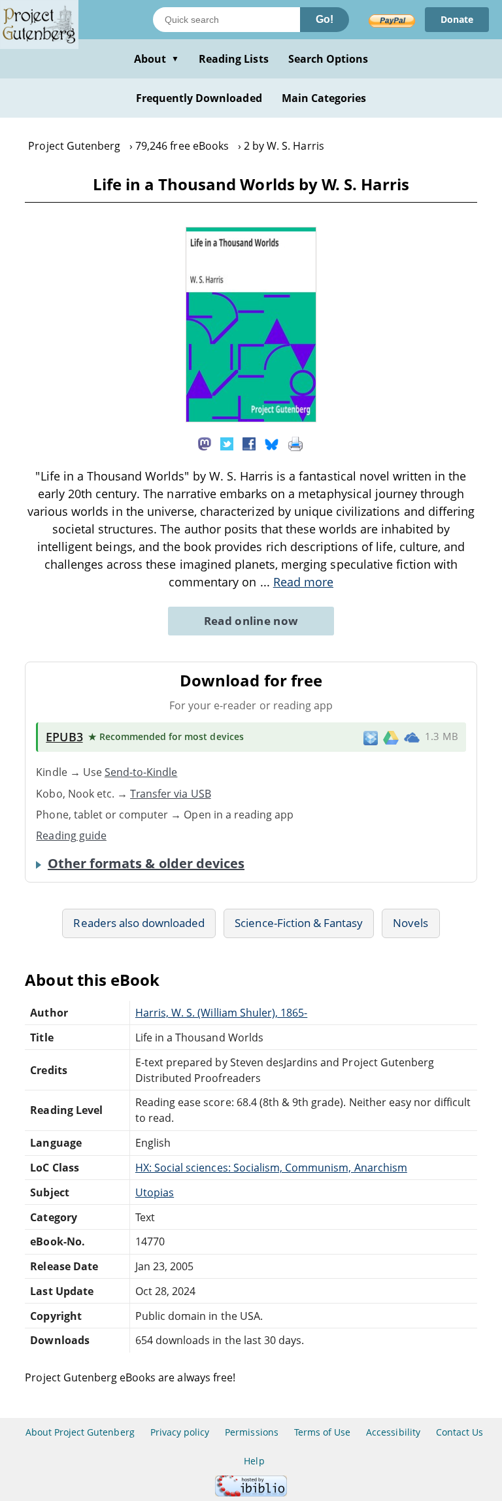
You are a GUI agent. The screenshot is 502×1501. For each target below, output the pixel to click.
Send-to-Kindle (141, 772)
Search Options (328, 59)
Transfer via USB (170, 793)
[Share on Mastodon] (204, 442)
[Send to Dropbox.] (370, 737)
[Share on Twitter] (226, 442)
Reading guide (71, 835)
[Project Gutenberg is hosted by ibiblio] (251, 1493)
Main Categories (324, 98)
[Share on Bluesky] (272, 442)
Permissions (251, 1432)
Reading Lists (234, 59)
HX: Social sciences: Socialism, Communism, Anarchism (271, 1167)
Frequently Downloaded (199, 98)
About (156, 59)
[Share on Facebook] (249, 442)
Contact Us (459, 1432)
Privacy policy (180, 1432)
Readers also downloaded (139, 922)
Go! (324, 19)
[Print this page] (295, 442)
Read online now (251, 620)
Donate (457, 19)
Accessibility (393, 1432)
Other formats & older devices (146, 863)
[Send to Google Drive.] (391, 737)
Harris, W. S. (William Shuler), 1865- (221, 1012)
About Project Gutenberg (80, 1432)
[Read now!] (251, 418)
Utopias (154, 1192)
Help (254, 1461)
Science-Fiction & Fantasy (299, 922)
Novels (410, 922)
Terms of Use (322, 1432)
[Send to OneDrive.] (412, 737)
